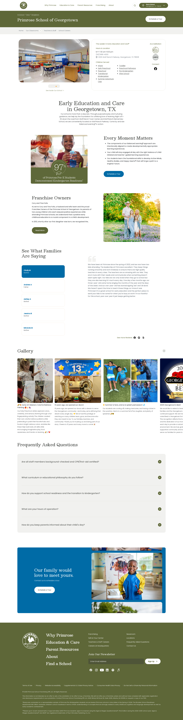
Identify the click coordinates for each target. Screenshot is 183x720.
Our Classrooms (32, 31)
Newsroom (131, 634)
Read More (39, 230)
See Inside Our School (54, 90)
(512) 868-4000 (102, 54)
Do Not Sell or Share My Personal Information (140, 685)
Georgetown (35, 15)
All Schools (20, 15)
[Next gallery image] (164, 350)
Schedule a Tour (155, 19)
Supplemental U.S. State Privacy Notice (78, 685)
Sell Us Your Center (95, 638)
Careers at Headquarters (98, 646)
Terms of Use (27, 685)
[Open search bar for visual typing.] (134, 5)
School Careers (64, 31)
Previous (17, 61)
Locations (131, 638)
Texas (28, 15)
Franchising (93, 634)
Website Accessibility (53, 685)
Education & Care (63, 642)
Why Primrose (59, 635)
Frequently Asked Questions (138, 642)
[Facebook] (155, 68)
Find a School (58, 663)
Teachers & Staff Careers (98, 642)
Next (91, 61)
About (52, 656)
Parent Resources (62, 649)
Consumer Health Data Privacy (108, 685)
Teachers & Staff (50, 31)
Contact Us (131, 646)
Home (21, 31)
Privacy (38, 685)
